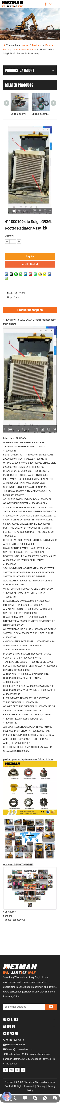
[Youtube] (23, 1070)
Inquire (30, 256)
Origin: (10, 297)
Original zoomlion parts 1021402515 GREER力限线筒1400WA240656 (19, 113)
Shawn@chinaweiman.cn (19, 1049)
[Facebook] (5, 1070)
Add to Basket (30, 264)
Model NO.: (12, 293)
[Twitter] (17, 1070)
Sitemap (41, 1086)
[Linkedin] (11, 1070)
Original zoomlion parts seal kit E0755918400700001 (41, 113)
